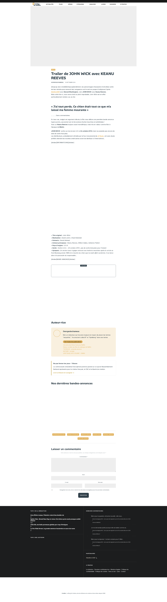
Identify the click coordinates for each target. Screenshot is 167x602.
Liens (118, 571)
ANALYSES (92, 4)
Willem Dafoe (83, 438)
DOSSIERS (113, 4)
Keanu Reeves (108, 434)
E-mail (66, 482)
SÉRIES (70, 4)
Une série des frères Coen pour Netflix (74, 345)
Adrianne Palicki (59, 434)
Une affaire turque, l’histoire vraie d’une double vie (47, 515)
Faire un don (112, 571)
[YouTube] (122, 1)
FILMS (61, 4)
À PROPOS (123, 4)
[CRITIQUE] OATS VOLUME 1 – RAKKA (74, 353)
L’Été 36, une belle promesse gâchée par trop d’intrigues (49, 525)
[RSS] (135, 1)
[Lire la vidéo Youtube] (83, 299)
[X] (117, 1)
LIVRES (103, 4)
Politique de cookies (101, 571)
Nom (83, 474)
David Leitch (86, 434)
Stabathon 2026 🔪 (91, 557)
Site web (100, 482)
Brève (53, 69)
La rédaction (89, 569)
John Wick (97, 434)
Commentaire (83, 456)
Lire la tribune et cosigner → (63, 373)
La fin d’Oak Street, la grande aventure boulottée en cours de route (52, 528)
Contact (123, 571)
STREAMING (80, 4)
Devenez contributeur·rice (101, 569)
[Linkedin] (125, 1)
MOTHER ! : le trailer (68, 351)
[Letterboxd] (130, 1)
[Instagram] (119, 1)
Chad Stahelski (73, 434)
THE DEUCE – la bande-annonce (72, 349)
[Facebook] (114, 1)
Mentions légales (115, 569)
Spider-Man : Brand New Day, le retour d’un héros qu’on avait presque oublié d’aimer (55, 520)
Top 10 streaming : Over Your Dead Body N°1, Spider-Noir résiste (86, 271)
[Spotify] (132, 1)
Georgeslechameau (57, 82)
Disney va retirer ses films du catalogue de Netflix (77, 347)
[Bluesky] (127, 1)
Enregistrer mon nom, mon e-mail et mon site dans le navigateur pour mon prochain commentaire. (85, 490)
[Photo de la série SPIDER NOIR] (57, 271)
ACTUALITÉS (49, 4)
